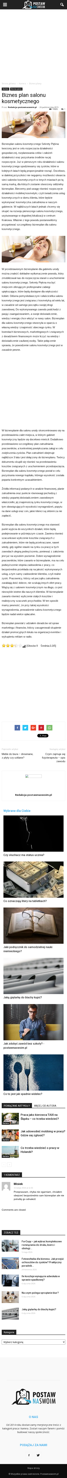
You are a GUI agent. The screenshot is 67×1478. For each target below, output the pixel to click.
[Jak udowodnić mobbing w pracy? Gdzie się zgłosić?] (10, 1135)
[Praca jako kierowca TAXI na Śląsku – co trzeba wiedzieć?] (10, 1119)
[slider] (12, 645)
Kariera (5, 89)
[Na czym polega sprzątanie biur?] (10, 1297)
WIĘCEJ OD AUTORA (45, 1105)
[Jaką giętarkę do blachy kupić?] (10, 1314)
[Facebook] (28, 1455)
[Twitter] (38, 1455)
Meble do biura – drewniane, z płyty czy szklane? (17, 756)
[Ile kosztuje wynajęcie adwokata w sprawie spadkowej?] (10, 1280)
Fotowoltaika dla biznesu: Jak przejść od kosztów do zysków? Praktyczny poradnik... (43, 1262)
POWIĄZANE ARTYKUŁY (17, 1105)
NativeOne (33, 1101)
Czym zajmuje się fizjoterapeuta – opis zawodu (53, 758)
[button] (62, 4)
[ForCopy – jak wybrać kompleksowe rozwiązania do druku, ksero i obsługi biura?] (10, 1246)
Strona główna (9, 83)
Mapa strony (33, 1468)
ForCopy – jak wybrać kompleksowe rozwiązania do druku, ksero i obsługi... (42, 1245)
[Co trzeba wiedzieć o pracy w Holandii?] (10, 1152)
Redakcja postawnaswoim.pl (22, 107)
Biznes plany (16, 89)
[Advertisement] (33, 44)
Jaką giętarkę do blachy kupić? (39, 1309)
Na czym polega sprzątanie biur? (40, 1292)
